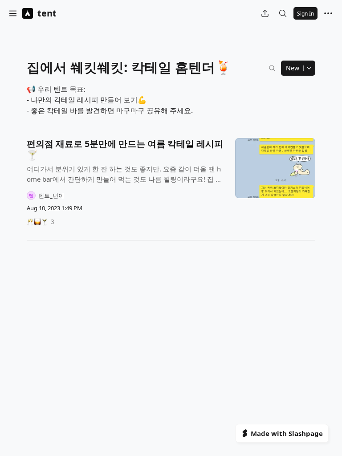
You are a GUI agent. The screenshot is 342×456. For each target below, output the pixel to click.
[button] (13, 13)
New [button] (292, 68)
